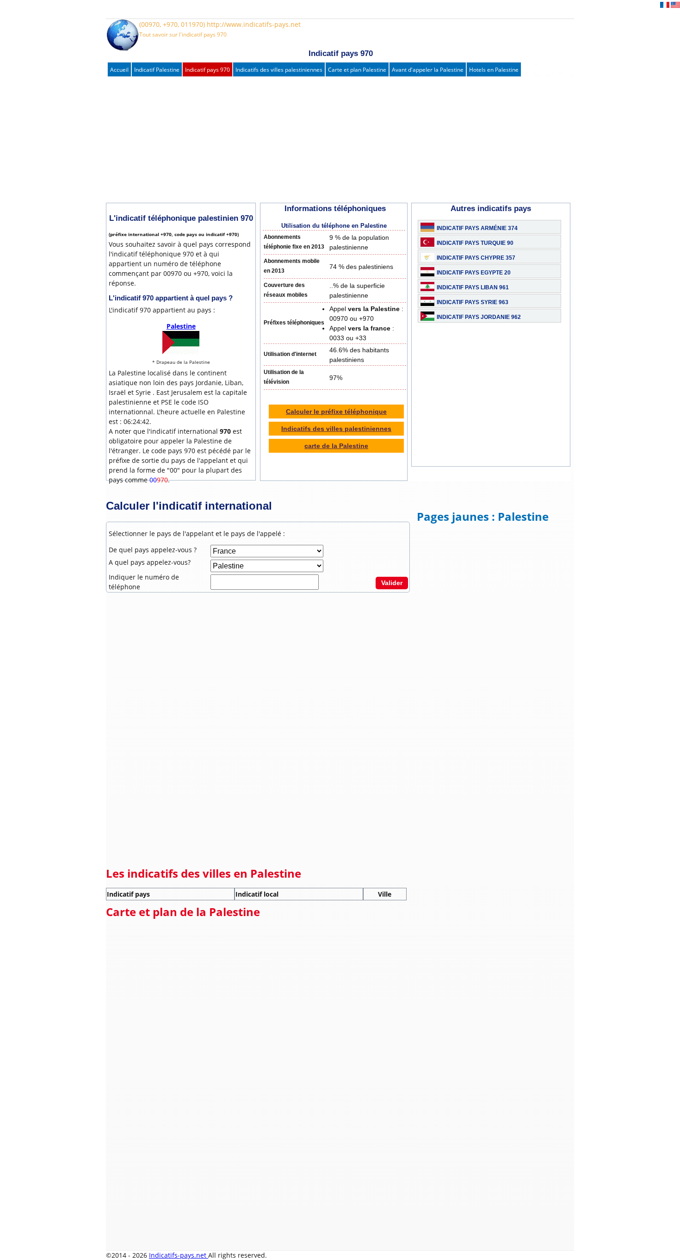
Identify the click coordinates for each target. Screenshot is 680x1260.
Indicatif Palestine (156, 70)
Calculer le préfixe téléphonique (336, 411)
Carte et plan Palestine (357, 70)
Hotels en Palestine (494, 70)
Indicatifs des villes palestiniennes (278, 70)
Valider (391, 582)
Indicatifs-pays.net (178, 1255)
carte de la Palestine (336, 445)
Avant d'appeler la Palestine (428, 70)
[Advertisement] (330, 140)
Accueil (119, 70)
